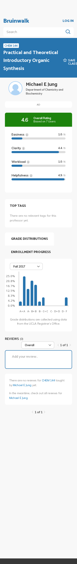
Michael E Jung (22, 385)
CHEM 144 (48, 380)
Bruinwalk (16, 21)
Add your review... (25, 356)
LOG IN (68, 21)
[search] (34, 31)
